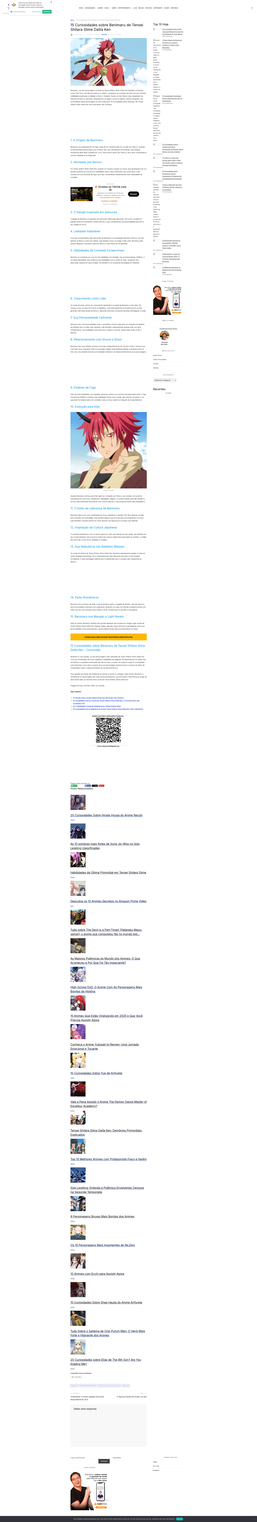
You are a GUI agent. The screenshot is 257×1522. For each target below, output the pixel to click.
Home (81, 8)
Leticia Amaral (78, 34)
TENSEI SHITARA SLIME (88, 1385)
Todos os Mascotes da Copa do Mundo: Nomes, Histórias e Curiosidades (172, 187)
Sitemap (156, 368)
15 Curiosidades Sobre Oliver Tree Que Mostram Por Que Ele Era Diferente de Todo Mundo (172, 31)
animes (74, 1385)
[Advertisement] (108, 121)
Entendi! (179, 1519)
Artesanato (157, 8)
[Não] (254, 1519)
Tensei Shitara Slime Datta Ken (110, 1385)
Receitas (148, 8)
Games (114, 8)
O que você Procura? (77, 1458)
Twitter (155, 1462)
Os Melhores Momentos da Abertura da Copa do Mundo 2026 (171, 270)
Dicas (107, 8)
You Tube (156, 1466)
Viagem (166, 8)
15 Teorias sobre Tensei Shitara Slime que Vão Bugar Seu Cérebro (98, 698)
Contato (155, 364)
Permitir (47, 12)
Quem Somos (157, 355)
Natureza (174, 8)
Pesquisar (104, 1461)
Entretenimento (124, 8)
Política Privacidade (159, 359)
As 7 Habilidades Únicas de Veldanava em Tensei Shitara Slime (97, 706)
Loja (135, 8)
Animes (100, 8)
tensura (126, 1385)
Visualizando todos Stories (168, 328)
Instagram (156, 1470)
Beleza (141, 8)
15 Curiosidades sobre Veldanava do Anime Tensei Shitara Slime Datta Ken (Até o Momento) (108, 709)
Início (72, 20)
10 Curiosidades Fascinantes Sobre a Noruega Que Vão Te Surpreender (172, 98)
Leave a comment (115, 34)
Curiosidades (90, 8)
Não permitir (36, 12)
